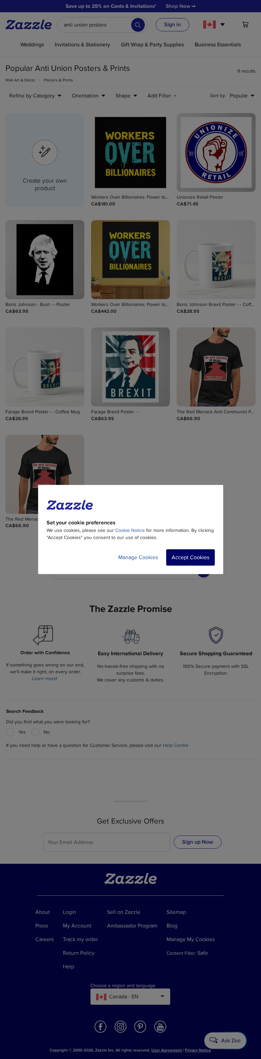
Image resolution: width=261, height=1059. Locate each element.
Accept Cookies (190, 557)
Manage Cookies (138, 557)
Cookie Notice (130, 530)
